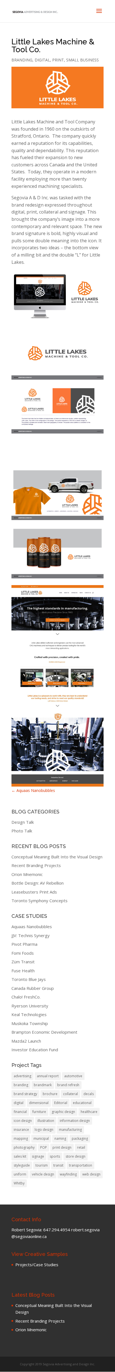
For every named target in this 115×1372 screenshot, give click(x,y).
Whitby (19, 1183)
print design (61, 1147)
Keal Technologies (29, 1014)
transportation (80, 1165)
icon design (23, 1120)
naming (60, 1138)
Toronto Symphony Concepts (39, 900)
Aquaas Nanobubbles (33, 790)
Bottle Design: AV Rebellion (37, 883)
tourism (41, 1165)
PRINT (58, 60)
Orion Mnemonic (27, 874)
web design (91, 1174)
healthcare (89, 1111)
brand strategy (25, 1093)
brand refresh (68, 1085)
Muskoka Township (29, 1023)
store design (75, 1156)
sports (55, 1156)
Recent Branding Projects (36, 865)
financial (20, 1111)
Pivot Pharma (24, 944)
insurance (21, 1129)
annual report (48, 1076)
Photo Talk (21, 831)
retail (81, 1147)
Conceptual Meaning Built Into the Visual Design (56, 856)
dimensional (39, 1102)
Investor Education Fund (34, 1049)
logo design (44, 1129)
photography (24, 1147)
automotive (73, 1076)
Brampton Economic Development (44, 1032)
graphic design (63, 1111)
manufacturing (70, 1129)
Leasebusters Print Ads (34, 892)
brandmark (43, 1085)
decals (88, 1093)
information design (75, 1120)
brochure (50, 1093)
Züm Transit (23, 961)
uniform (20, 1174)
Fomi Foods (22, 953)
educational (82, 1102)
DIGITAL (42, 60)
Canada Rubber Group (32, 988)
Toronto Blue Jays (28, 979)
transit (58, 1165)
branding (21, 1085)
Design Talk (22, 822)
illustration (45, 1120)
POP (43, 1147)
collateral (70, 1093)
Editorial (60, 1102)
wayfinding (68, 1174)
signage (38, 1156)
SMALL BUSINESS (82, 60)
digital (18, 1102)
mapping (21, 1138)
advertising (22, 1076)
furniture (39, 1111)
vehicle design (43, 1174)
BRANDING (21, 60)
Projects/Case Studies (36, 1264)
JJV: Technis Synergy (30, 935)
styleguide (22, 1165)
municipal (41, 1138)
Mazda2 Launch (26, 1041)
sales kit (20, 1156)
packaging (80, 1138)
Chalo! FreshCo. (25, 997)
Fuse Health (23, 970)
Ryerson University (29, 1006)
